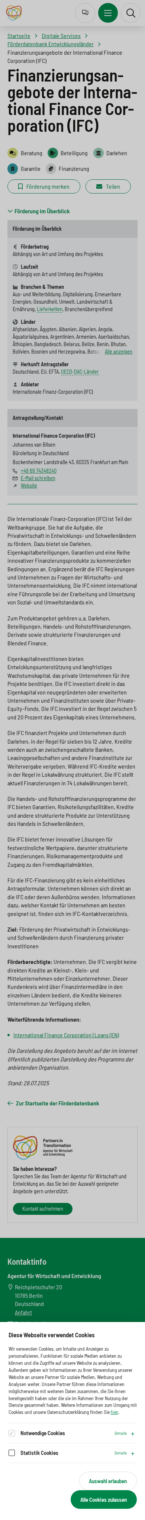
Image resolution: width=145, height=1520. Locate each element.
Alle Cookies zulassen (103, 1499)
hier (114, 1412)
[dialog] (72, 1421)
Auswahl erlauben (108, 1481)
